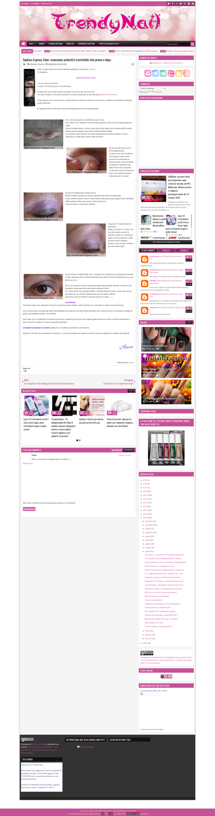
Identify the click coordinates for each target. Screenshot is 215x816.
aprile (147, 551)
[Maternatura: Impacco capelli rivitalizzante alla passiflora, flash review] (146, 220)
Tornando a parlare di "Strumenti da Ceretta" (162, 577)
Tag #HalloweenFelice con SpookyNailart (159, 372)
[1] (77, 427)
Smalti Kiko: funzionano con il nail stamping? (162, 604)
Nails (31, 43)
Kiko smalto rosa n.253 (154, 623)
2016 (145, 491)
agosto (148, 536)
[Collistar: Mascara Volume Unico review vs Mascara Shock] (36, 405)
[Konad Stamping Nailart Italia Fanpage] (149, 694)
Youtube (177, 3)
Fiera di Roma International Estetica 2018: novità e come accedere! (68, 51)
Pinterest (189, 3)
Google (185, 3)
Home (23, 44)
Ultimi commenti (148, 250)
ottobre (148, 529)
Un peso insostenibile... (154, 600)
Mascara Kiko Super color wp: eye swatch (161, 619)
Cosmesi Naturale (56, 43)
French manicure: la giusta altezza (158, 626)
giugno (148, 544)
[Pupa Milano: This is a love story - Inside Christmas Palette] (120, 405)
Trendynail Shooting (86, 43)
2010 (145, 514)
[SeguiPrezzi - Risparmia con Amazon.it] (166, 63)
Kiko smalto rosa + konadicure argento (160, 611)
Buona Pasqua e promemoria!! (157, 596)
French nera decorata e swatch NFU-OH (161, 615)
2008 (145, 643)
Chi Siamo (25, 4)
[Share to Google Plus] (46, 397)
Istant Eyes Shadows (108, 95)
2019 (145, 480)
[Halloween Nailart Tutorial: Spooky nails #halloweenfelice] (166, 339)
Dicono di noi (46, 4)
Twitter (168, 3)
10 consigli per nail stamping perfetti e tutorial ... (164, 559)
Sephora (41, 64)
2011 (145, 510)
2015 (145, 495)
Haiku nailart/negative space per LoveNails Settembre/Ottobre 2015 (160, 397)
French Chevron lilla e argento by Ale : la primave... (165, 570)
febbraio (148, 635)
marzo (147, 631)
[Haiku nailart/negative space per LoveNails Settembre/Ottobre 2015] (166, 392)
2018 (145, 484)
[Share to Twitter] (43, 397)
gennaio (148, 639)
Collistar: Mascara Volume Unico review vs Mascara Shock (180, 51)
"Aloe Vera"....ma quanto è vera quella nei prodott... (165, 555)
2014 (145, 499)
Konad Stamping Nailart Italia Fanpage (153, 691)
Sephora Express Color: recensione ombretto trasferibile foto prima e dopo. (67, 59)
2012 (145, 506)
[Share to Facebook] (40, 397)
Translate (158, 92)
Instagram (181, 3)
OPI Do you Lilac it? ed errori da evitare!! (161, 592)
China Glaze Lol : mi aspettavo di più (159, 566)
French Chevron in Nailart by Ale (158, 608)
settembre (149, 533)
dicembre (149, 521)
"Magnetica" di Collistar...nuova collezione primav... (165, 581)
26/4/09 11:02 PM (124, 442)
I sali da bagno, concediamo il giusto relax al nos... (165, 585)
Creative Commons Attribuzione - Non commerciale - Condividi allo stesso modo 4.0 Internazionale (166, 660)
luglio (147, 540)
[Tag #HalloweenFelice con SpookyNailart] (166, 365)
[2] (80, 427)
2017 (145, 488)
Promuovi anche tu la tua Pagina (151, 729)
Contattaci (35, 4)
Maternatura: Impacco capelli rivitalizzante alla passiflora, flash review (153, 222)
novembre (149, 525)
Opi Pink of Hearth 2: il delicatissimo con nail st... (164, 589)
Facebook (172, 3)
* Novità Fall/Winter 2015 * (109, 43)
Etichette (184, 250)
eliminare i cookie (133, 813)
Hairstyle (70, 43)
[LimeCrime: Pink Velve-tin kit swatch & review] (64, 405)
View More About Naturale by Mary (166, 242)
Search (193, 44)
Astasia (131, 363)
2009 (145, 518)
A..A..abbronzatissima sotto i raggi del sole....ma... (164, 574)
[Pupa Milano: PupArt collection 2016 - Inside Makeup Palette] (92, 405)
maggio (148, 548)
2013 (145, 503)
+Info (111, 813)
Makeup (42, 43)
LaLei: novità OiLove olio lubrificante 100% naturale (126, 51)
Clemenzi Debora (158, 657)
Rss (193, 3)
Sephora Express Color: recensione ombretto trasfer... (166, 562)
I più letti (166, 250)
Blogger (116, 437)
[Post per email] (24, 371)
